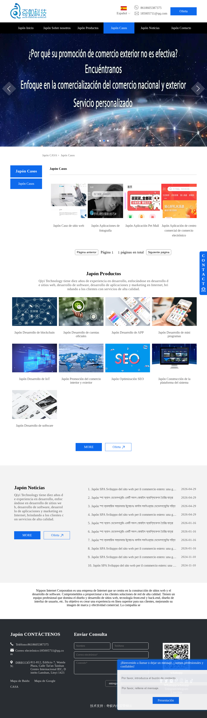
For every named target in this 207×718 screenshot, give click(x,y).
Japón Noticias (150, 28)
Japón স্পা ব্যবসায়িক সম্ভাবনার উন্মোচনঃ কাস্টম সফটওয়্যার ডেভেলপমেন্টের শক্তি (131, 506)
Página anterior (86, 252)
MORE (89, 447)
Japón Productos (87, 28)
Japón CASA (49, 155)
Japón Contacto (181, 28)
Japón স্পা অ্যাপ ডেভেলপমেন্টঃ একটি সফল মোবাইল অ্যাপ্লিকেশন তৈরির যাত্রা (130, 497)
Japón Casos (119, 28)
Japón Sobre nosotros (57, 28)
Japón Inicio (26, 28)
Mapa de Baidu (20, 680)
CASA (14, 686)
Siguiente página (158, 252)
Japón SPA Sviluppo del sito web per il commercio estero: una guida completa (132, 489)
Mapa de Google (44, 680)
